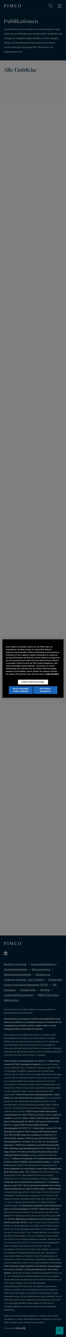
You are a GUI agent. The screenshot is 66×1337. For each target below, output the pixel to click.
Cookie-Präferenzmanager (33, 682)
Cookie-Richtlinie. (52, 674)
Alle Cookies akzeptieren (45, 689)
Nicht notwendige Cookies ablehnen (21, 689)
